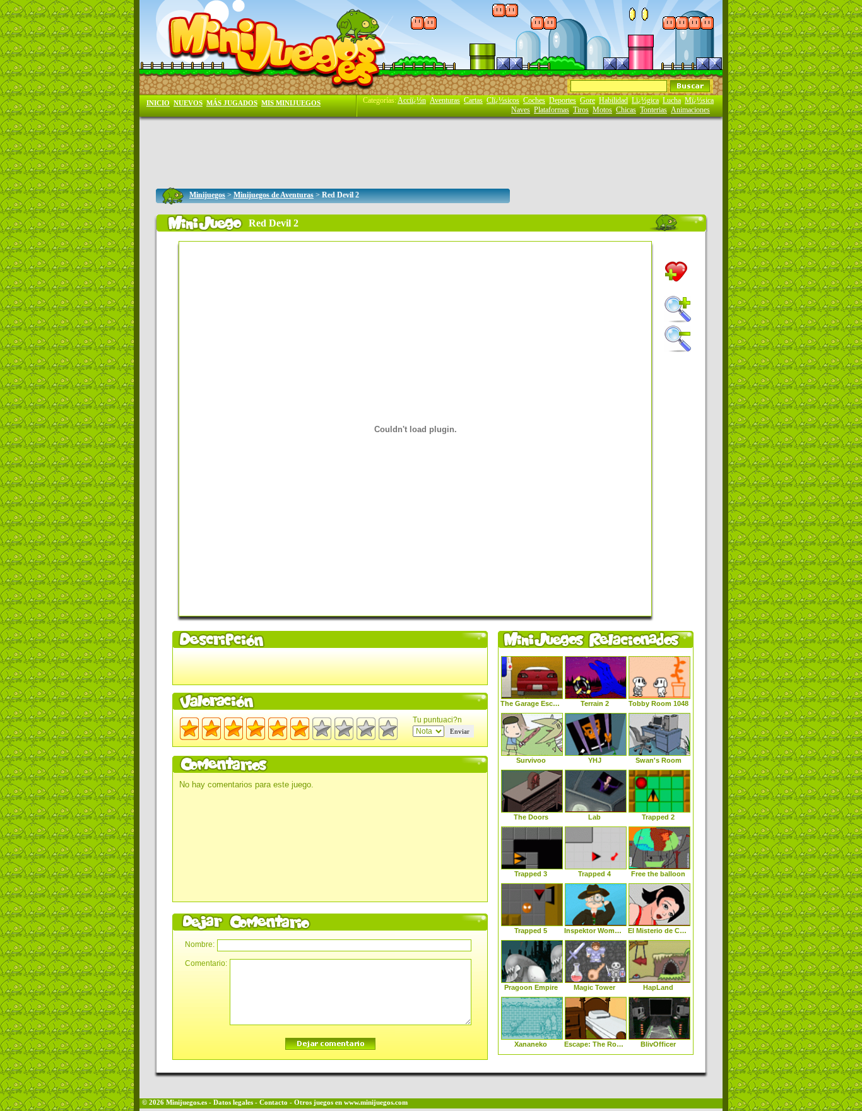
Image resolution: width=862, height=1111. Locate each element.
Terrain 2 (595, 703)
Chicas (626, 109)
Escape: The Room (594, 1044)
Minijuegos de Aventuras (273, 195)
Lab (594, 817)
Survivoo (531, 760)
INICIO (158, 103)
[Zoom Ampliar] (677, 309)
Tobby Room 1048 (658, 703)
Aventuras (445, 100)
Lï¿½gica (645, 100)
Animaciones (690, 109)
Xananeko (530, 1044)
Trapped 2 (658, 817)
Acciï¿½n (412, 100)
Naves (520, 109)
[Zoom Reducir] (677, 339)
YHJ (594, 760)
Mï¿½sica (699, 100)
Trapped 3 (530, 874)
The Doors (531, 817)
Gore (587, 100)
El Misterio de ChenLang (658, 930)
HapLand (658, 987)
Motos (602, 109)
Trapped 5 (530, 930)
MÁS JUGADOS (231, 103)
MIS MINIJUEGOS (291, 103)
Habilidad (613, 100)
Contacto (273, 1102)
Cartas (473, 100)
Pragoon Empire (531, 987)
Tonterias (653, 109)
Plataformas (551, 109)
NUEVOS (188, 103)
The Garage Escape (530, 703)
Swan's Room (658, 760)
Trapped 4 (594, 874)
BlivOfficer (658, 1044)
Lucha (672, 100)
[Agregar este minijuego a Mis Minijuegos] (676, 271)
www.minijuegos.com (376, 1102)
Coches (534, 100)
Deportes (562, 100)
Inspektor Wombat (594, 930)
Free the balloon (658, 874)
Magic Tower (594, 987)
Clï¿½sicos (503, 100)
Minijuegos (207, 195)
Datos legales (233, 1102)
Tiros (581, 109)
